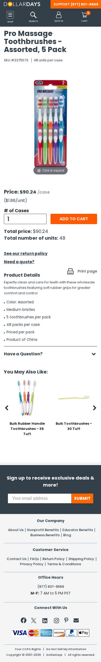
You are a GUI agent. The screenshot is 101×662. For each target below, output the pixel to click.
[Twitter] (33, 621)
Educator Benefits (77, 530)
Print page (87, 271)
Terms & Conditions (64, 564)
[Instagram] (56, 621)
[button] (59, 17)
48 (62, 238)
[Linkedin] (45, 620)
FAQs (34, 559)
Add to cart (74, 219)
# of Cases (16, 211)
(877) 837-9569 (84, 4)
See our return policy (25, 253)
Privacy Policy (32, 564)
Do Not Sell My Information (66, 649)
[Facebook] (24, 621)
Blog (67, 535)
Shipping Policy (81, 559)
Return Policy (53, 559)
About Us (16, 530)
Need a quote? (19, 261)
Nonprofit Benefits (43, 530)
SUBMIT (82, 498)
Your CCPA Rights (28, 649)
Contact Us (16, 559)
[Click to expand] (50, 124)
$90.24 (40, 231)
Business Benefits (45, 535)
